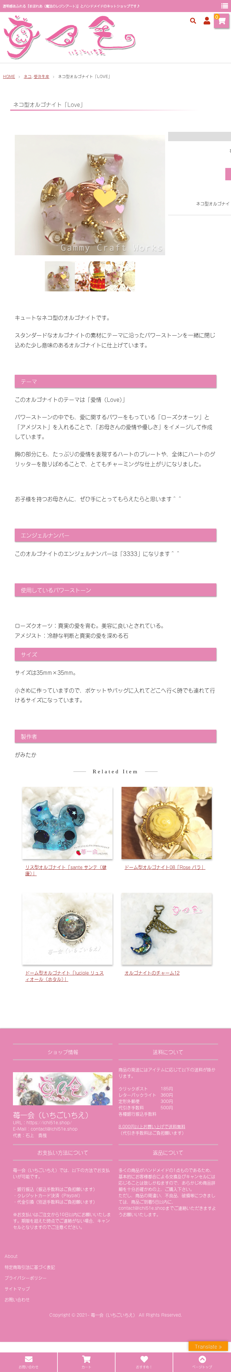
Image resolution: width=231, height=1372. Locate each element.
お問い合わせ (17, 1299)
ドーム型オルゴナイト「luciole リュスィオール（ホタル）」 (64, 975)
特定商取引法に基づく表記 (30, 1267)
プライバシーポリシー (26, 1277)
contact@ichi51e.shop (142, 1208)
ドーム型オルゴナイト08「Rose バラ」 (165, 867)
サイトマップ (17, 1288)
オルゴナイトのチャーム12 (152, 972)
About (11, 1256)
